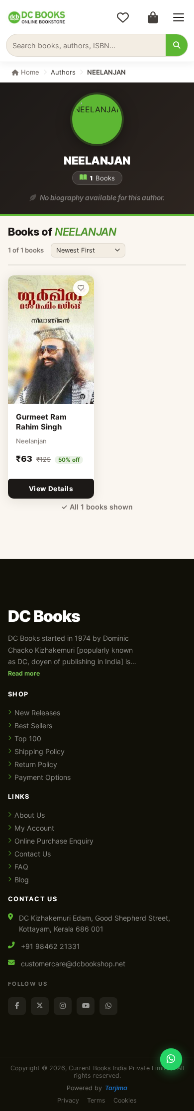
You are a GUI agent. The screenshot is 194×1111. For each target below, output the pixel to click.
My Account (34, 828)
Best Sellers (33, 725)
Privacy (68, 1100)
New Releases (37, 712)
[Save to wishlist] (81, 288)
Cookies (125, 1100)
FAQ (21, 866)
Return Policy (35, 764)
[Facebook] (17, 1006)
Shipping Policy (39, 751)
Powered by (97, 1088)
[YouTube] (86, 1006)
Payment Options (42, 777)
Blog (21, 879)
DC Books (44, 616)
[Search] (177, 45)
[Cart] (152, 17)
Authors (63, 72)
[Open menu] (178, 17)
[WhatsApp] (108, 1006)
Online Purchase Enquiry (54, 841)
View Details (51, 489)
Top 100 (27, 738)
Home (29, 72)
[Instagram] (63, 1006)
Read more (24, 673)
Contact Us (32, 854)
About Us (29, 815)
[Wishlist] (122, 17)
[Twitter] (40, 1006)
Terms (96, 1100)
